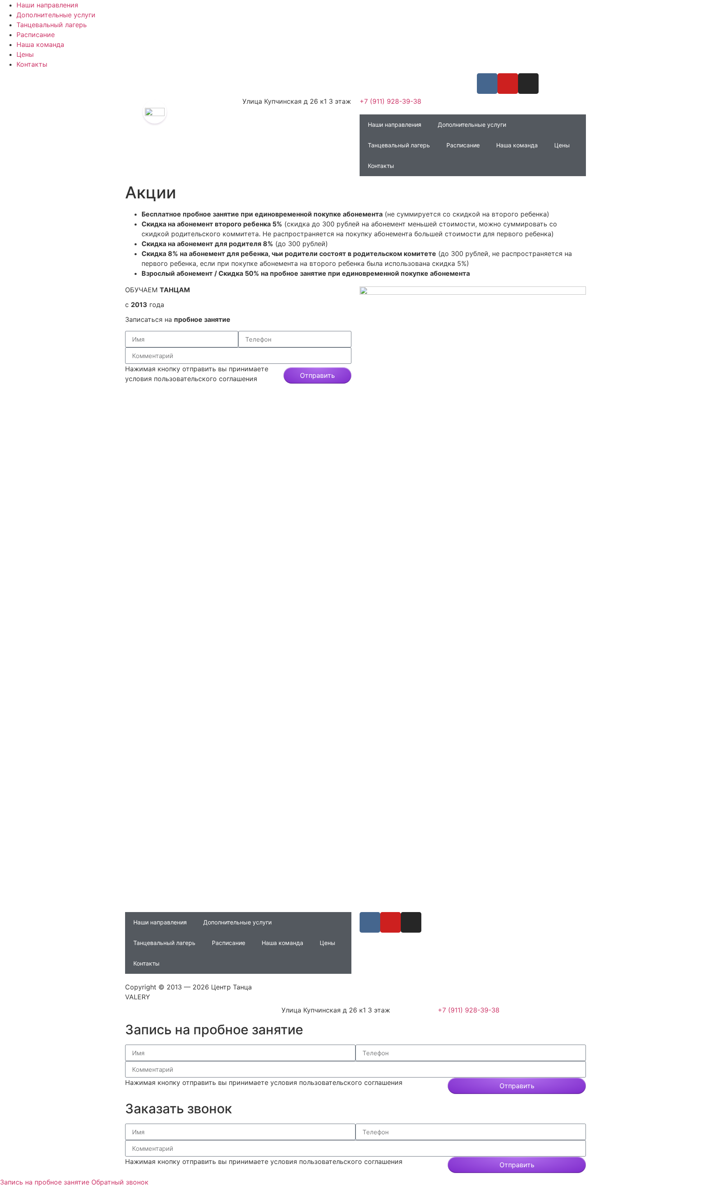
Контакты (31, 64)
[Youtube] (507, 83)
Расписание (35, 34)
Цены (25, 54)
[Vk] (487, 83)
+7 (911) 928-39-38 (390, 101)
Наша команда (40, 44)
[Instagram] (528, 83)
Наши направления (47, 5)
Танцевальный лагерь (51, 25)
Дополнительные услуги (55, 15)
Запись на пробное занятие (44, 1182)
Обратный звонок (120, 1182)
